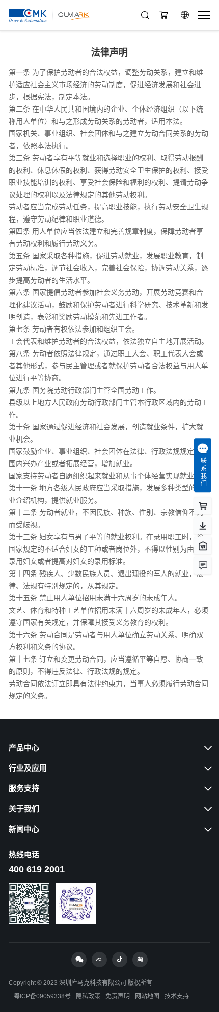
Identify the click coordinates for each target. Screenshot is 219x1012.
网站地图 (147, 996)
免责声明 (117, 996)
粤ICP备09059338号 (42, 996)
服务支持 (24, 788)
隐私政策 (88, 996)
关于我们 (24, 808)
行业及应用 (28, 767)
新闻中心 (24, 829)
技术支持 (177, 996)
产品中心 (24, 747)
